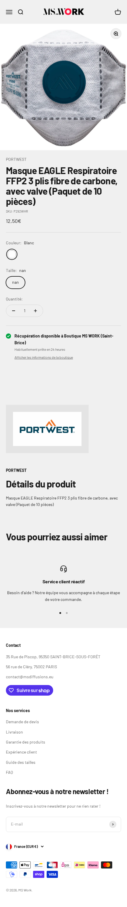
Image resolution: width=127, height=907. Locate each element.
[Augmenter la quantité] (35, 311)
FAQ (9, 772)
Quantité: (14, 298)
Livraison (14, 731)
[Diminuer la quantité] (13, 311)
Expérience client (21, 751)
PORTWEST (16, 159)
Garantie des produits (25, 741)
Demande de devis (22, 721)
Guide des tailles (20, 762)
